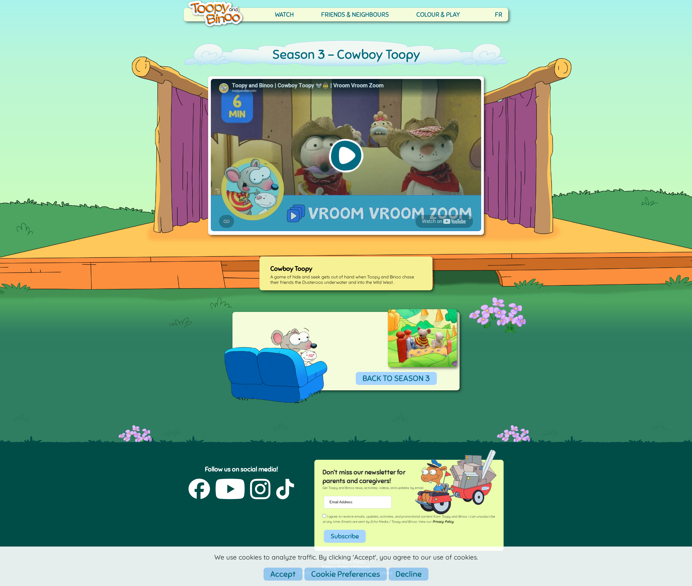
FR (498, 15)
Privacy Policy (443, 522)
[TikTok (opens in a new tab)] (285, 489)
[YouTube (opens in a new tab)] (230, 489)
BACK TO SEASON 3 (396, 378)
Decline (408, 574)
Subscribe (345, 536)
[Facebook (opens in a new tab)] (199, 489)
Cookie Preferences (345, 574)
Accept (283, 574)
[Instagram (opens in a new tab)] (260, 489)
